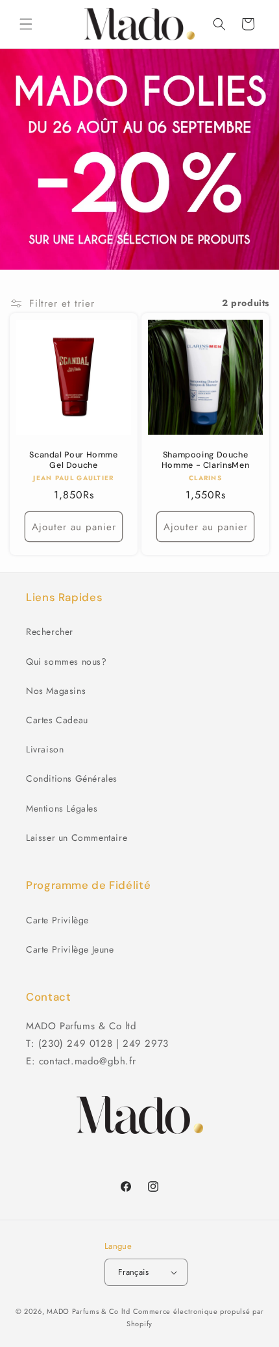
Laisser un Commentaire (76, 837)
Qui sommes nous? (66, 661)
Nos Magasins (56, 690)
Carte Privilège (57, 920)
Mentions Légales (62, 808)
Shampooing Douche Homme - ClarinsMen (205, 460)
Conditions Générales (71, 778)
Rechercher (49, 631)
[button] (26, 24)
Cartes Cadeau (57, 719)
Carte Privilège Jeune (70, 949)
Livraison (45, 749)
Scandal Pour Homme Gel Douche (73, 460)
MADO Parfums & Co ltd (88, 1311)
